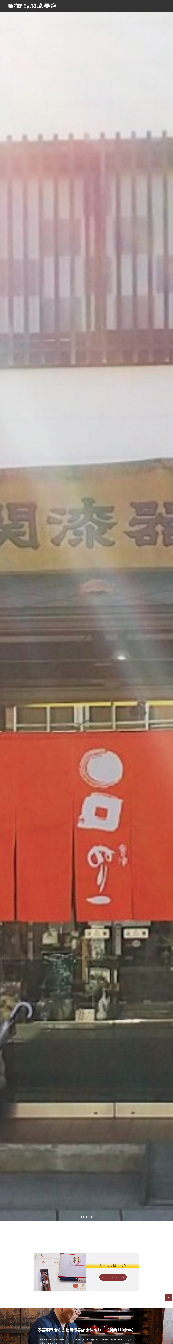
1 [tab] (81, 1217)
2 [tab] (84, 1217)
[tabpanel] (86, 616)
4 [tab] (89, 1217)
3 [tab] (86, 1217)
